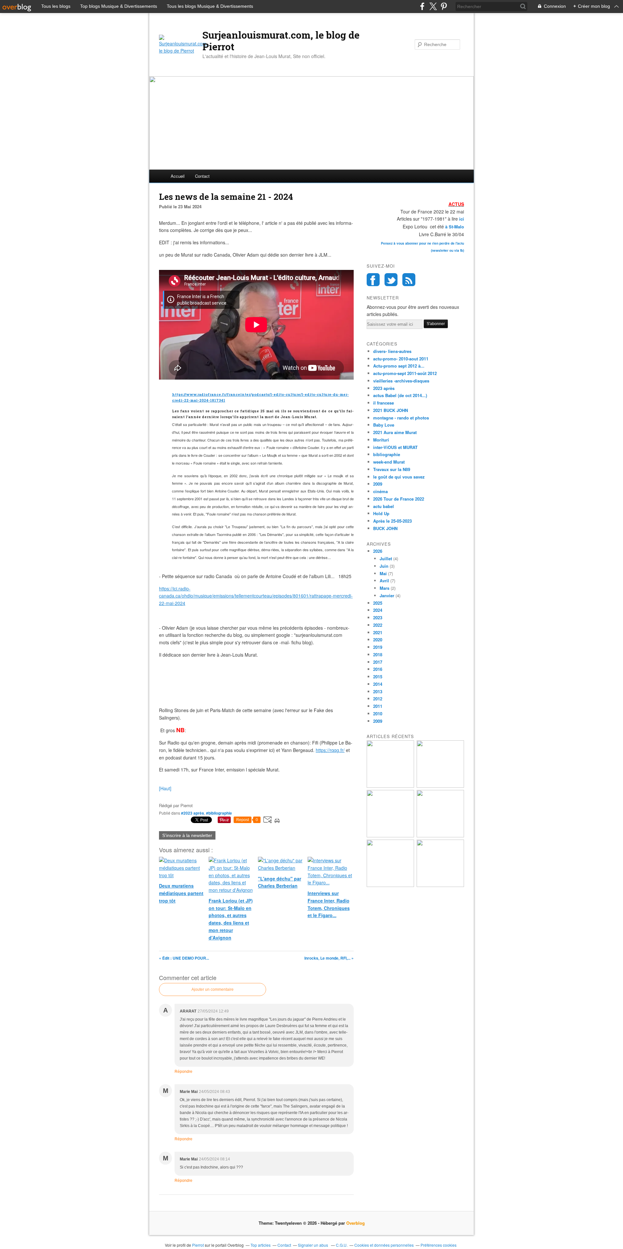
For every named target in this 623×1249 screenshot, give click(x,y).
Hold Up (381, 513)
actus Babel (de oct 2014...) (400, 395)
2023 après (384, 388)
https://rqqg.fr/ (330, 750)
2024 (377, 610)
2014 (377, 684)
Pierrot (198, 1245)
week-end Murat (389, 462)
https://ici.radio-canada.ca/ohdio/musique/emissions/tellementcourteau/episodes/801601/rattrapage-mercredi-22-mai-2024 (256, 596)
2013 (377, 691)
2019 (377, 647)
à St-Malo (454, 227)
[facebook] (422, 6)
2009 (377, 484)
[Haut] (165, 788)
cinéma (380, 491)
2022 (377, 625)
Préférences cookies (439, 1245)
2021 (377, 632)
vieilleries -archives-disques (401, 381)
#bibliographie (219, 813)
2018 (377, 654)
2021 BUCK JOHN (390, 410)
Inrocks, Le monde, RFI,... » (329, 958)
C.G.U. (342, 1245)
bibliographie (386, 454)
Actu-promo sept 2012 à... (398, 366)
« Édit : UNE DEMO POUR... (184, 958)
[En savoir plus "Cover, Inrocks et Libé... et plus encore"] (440, 885)
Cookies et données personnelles (384, 1245)
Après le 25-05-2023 (392, 521)
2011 (377, 706)
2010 (377, 713)
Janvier (387, 595)
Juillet (386, 558)
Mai (383, 573)
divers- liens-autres (392, 351)
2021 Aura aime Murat (395, 432)
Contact (202, 176)
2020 (377, 640)
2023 (377, 617)
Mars (384, 588)
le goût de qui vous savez (399, 477)
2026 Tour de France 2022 (398, 499)
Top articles (260, 1245)
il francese (383, 403)
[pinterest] (444, 6)
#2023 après (192, 813)
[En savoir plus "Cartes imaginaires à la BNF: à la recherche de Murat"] (390, 885)
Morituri (381, 440)
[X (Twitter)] (433, 6)
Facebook (373, 279)
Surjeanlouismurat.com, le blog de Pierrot (281, 41)
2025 (377, 603)
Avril (384, 580)
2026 (377, 551)
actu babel (383, 506)
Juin (384, 566)
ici (461, 219)
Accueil (178, 176)
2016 (377, 669)
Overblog (355, 1223)
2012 (377, 699)
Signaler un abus (313, 1245)
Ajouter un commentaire (212, 989)
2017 (377, 662)
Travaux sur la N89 (391, 469)
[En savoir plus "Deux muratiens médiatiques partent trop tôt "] (440, 786)
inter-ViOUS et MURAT (395, 447)
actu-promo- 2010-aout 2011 (400, 359)
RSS (408, 279)
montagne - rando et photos (401, 418)
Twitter (391, 279)
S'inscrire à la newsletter (187, 835)
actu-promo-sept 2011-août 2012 (405, 373)
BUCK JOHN (385, 528)
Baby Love (383, 425)
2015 (377, 676)
